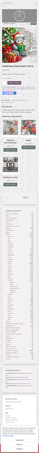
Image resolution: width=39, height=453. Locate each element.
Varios (9, 311)
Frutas (9, 265)
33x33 (17, 87)
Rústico (10, 307)
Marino (10, 271)
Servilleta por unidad (15, 89)
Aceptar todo (20, 440)
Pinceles (8, 342)
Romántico (11, 305)
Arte (9, 238)
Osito (8, 89)
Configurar (19, 449)
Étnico (9, 257)
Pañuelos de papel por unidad (14, 323)
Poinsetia (12, 292)
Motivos (8, 234)
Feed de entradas (10, 418)
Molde (7, 232)
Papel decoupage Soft (12, 330)
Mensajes (10, 274)
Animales (22, 87)
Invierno (33, 87)
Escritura (10, 253)
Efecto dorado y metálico (13, 226)
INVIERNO (32, 89)
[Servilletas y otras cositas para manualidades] (19, 16)
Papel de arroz (10, 325)
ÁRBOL (27, 89)
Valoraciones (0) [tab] (9, 102)
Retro (9, 303)
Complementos (10, 220)
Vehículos (10, 313)
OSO (8, 90)
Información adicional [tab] (20, 100)
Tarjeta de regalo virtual (12, 357)
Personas (10, 298)
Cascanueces (14, 286)
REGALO (12, 90)
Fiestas (10, 261)
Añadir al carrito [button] (10, 149)
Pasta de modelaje (11, 332)
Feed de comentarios (11, 420)
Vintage (10, 317)
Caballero (10, 244)
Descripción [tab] (7, 100)
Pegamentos (9, 338)
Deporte (10, 251)
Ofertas (8, 321)
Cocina (10, 249)
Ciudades (10, 247)
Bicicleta (10, 242)
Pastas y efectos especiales (13, 334)
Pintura (8, 344)
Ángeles (12, 282)
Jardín (9, 269)
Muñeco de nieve (15, 288)
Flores (9, 263)
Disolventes (9, 224)
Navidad (4, 89)
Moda (9, 276)
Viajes (9, 315)
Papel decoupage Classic (13, 327)
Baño (9, 240)
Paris (9, 296)
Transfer (8, 359)
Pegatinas (8, 340)
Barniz (7, 215)
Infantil (10, 267)
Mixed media (9, 230)
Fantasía (10, 259)
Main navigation (11, 23)
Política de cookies (7, 435)
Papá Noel (13, 290)
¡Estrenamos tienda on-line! (20, 377)
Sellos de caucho (10, 346)
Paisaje (10, 294)
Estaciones (27, 87)
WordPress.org (9, 422)
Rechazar (19, 444)
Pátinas (8, 336)
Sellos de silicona (11, 348)
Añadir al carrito (14, 82)
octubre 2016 (9, 408)
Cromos (8, 222)
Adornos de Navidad (11, 213)
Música (10, 278)
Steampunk (11, 309)
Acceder (7, 416)
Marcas (8, 228)
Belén (11, 284)
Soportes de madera (11, 352)
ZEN (9, 319)
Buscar (25, 197)
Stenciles (8, 354)
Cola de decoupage (11, 218)
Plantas (10, 301)
